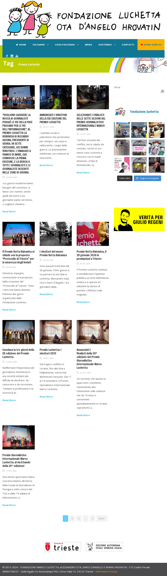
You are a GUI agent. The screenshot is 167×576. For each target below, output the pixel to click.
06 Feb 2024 (11, 267)
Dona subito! (152, 44)
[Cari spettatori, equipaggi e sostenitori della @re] (122, 165)
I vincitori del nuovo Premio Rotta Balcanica (53, 253)
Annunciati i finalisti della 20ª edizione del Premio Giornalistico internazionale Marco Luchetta (89, 359)
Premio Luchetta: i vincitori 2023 (50, 351)
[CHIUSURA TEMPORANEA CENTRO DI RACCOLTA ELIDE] (139, 165)
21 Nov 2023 (11, 362)
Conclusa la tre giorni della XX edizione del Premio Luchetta (18, 353)
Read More (9, 211)
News (88, 44)
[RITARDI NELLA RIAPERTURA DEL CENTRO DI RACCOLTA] (139, 147)
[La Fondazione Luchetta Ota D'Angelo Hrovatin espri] (122, 147)
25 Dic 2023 (85, 263)
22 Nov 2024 (11, 177)
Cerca (117, 87)
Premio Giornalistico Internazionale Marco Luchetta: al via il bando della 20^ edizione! (16, 460)
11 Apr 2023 (11, 471)
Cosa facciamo (65, 44)
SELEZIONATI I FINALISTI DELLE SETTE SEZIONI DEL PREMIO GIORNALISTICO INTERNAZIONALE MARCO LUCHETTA (91, 122)
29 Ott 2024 (48, 127)
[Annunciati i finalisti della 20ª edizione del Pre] (157, 165)
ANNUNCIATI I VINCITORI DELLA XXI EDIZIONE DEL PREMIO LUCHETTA (53, 118)
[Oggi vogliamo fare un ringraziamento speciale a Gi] (157, 147)
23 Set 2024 (85, 134)
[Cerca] (162, 91)
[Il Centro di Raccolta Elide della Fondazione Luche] (157, 130)
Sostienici (105, 44)
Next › (102, 518)
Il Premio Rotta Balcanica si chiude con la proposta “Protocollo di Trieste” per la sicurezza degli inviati (18, 256)
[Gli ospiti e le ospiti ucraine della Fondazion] (122, 130)
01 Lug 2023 (85, 372)
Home (22, 44)
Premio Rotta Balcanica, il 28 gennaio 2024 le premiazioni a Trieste (91, 255)
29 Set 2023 (48, 358)
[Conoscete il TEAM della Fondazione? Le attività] (139, 130)
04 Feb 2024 (48, 260)
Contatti (128, 44)
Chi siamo (39, 44)
